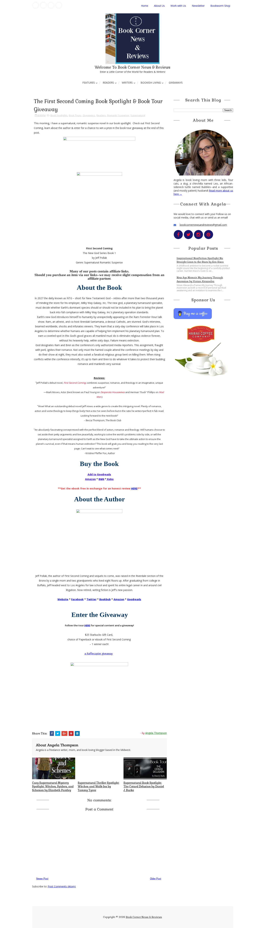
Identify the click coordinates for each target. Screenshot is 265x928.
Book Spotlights (58, 115)
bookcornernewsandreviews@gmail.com (203, 224)
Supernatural (138, 115)
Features (88, 82)
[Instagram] (51, 5)
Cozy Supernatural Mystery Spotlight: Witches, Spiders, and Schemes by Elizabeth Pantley (53, 786)
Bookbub (105, 599)
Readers (108, 82)
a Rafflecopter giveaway (99, 653)
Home (144, 5)
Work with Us (178, 5)
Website (63, 599)
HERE (134, 488)
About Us (159, 5)
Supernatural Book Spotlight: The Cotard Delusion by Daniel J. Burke (143, 786)
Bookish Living (151, 82)
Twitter (91, 599)
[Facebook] (35, 5)
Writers (127, 82)
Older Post (155, 878)
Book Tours (75, 115)
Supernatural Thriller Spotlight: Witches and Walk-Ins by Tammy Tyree (98, 786)
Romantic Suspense (118, 115)
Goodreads (134, 599)
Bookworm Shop (220, 5)
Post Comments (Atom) (62, 886)
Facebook (77, 599)
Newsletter (198, 5)
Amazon (119, 599)
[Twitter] (43, 5)
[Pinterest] (58, 5)
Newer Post (42, 878)
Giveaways (176, 82)
